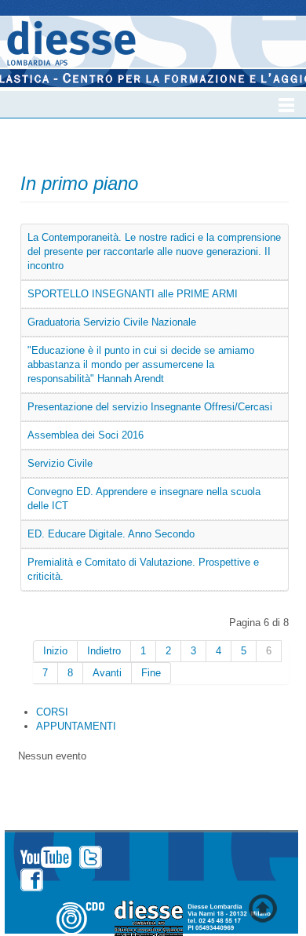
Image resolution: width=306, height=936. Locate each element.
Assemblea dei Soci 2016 (85, 435)
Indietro (104, 651)
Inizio (55, 651)
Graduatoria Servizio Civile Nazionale (111, 322)
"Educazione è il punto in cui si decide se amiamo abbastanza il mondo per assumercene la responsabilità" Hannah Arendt (140, 364)
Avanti (107, 673)
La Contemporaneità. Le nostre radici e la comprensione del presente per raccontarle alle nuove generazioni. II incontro (154, 251)
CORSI (52, 712)
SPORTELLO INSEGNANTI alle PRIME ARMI (132, 294)
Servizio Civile (60, 463)
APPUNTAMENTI (76, 726)
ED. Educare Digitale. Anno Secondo (111, 534)
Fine (151, 673)
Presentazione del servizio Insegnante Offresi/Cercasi (149, 407)
